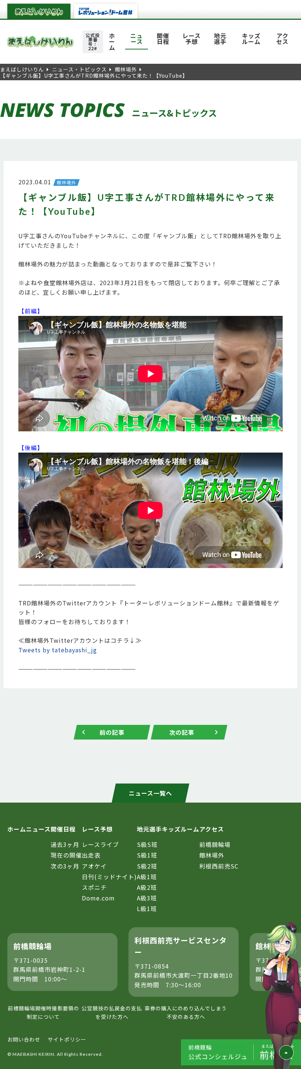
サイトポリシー (67, 1039)
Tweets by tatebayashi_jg (57, 649)
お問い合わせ (23, 1039)
